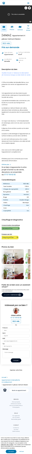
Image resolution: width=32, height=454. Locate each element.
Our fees (16, 429)
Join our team (16, 417)
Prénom (5, 328)
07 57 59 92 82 (10, 174)
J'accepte (11, 451)
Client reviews (16, 431)
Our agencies (16, 415)
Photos (12, 29)
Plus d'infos (28, 29)
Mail (3, 338)
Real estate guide (16, 419)
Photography (16, 407)
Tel (3, 344)
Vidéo (4, 29)
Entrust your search (16, 403)
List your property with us (16, 405)
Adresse (20, 30)
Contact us (16, 427)
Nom (3, 333)
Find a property (16, 402)
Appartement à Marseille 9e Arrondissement (11, 381)
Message (5, 349)
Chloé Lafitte (16, 315)
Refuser (22, 451)
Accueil (4, 377)
